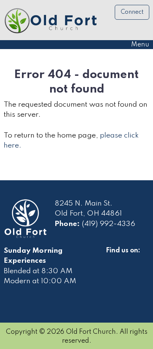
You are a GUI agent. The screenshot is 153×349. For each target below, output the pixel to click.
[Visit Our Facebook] (112, 259)
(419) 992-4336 (108, 224)
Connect (132, 12)
